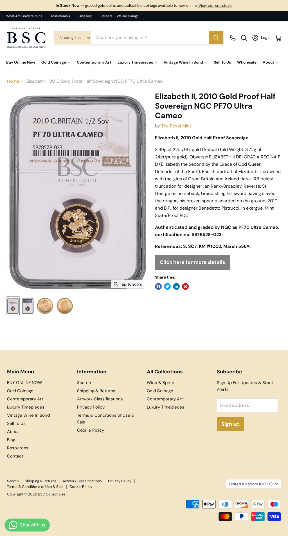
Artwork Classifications (100, 399)
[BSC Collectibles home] (26, 38)
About (268, 62)
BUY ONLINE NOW (24, 382)
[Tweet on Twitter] (167, 286)
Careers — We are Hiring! (119, 16)
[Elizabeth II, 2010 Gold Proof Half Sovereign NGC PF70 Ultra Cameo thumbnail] (12, 306)
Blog (11, 440)
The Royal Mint (176, 126)
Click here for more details (192, 262)
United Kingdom (251, 483)
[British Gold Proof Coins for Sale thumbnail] (45, 306)
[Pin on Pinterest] (185, 286)
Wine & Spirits (161, 382)
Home (13, 81)
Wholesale (246, 62)
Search (84, 382)
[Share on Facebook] (158, 286)
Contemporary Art (94, 62)
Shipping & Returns (96, 391)
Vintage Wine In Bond (183, 62)
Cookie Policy (90, 430)
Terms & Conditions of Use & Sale (35, 486)
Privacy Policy (91, 407)
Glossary (85, 16)
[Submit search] (216, 37)
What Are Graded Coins (24, 16)
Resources (17, 448)
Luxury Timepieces (135, 62)
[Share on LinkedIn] (176, 286)
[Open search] (244, 37)
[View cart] (278, 37)
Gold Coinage (53, 62)
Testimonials (60, 16)
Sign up (230, 424)
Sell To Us (222, 62)
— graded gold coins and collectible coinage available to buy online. (144, 5)
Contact (15, 456)
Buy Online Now (20, 62)
